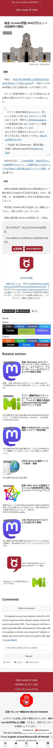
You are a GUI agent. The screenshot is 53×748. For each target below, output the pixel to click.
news (35, 311)
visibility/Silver (23, 311)
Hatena (20, 326)
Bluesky (26, 344)
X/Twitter (44, 326)
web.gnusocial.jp (36, 289)
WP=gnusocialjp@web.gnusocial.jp (31, 286)
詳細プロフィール (13, 284)
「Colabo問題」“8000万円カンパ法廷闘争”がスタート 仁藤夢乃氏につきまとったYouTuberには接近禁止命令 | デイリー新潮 (26, 165)
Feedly (20, 341)
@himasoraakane (37, 120)
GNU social (42, 344)
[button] (47, 427)
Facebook (32, 326)
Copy (8, 326)
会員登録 (17, 249)
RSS (8, 341)
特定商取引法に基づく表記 (26, 684)
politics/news (9, 311)
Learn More (10, 640)
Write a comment (26, 608)
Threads (10, 330)
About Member (33, 249)
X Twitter (31, 284)
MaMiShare (43, 330)
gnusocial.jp (22, 289)
